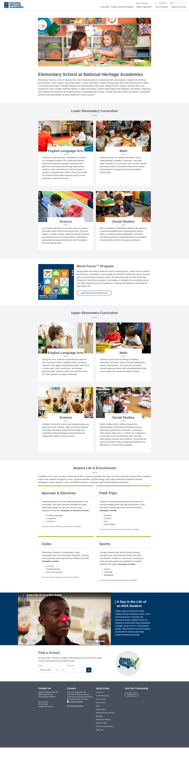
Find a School (100, 699)
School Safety (100, 709)
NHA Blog (99, 716)
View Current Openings (75, 706)
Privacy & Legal (101, 723)
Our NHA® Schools (102, 696)
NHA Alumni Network (103, 719)
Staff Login (99, 730)
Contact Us (163, 3)
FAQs (98, 706)
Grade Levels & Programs (122, 7)
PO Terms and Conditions (105, 726)
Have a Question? (144, 7)
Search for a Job (178, 7)
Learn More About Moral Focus (94, 293)
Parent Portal (100, 702)
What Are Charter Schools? (105, 713)
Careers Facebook (76, 701)
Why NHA (105, 7)
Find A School (161, 7)
